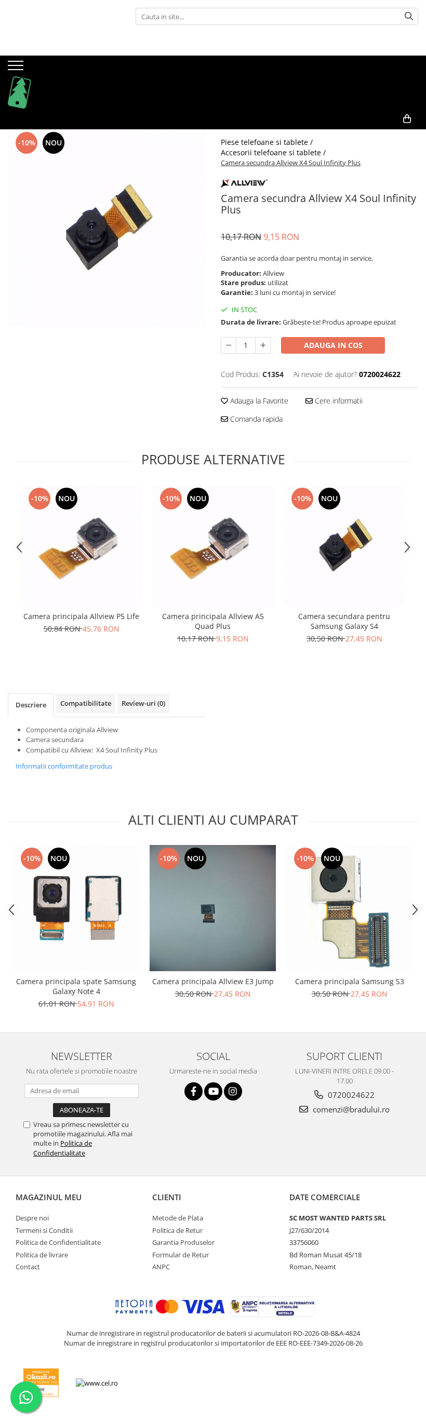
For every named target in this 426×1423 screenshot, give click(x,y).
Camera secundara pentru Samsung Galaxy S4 (344, 621)
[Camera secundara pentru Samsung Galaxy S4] (344, 545)
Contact (28, 1266)
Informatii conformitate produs (64, 766)
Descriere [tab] (31, 704)
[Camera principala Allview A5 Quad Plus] (212, 545)
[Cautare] (409, 16)
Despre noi (32, 1218)
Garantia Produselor (183, 1242)
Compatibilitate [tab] (85, 703)
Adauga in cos (333, 345)
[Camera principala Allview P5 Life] (81, 545)
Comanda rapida (255, 419)
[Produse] (17, 68)
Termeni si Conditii (44, 1230)
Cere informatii (338, 401)
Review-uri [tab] (143, 703)
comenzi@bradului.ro (350, 1109)
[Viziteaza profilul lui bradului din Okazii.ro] (41, 1382)
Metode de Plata (177, 1218)
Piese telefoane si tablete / (268, 142)
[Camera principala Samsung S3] (349, 908)
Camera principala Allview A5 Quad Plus (213, 621)
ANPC (161, 1266)
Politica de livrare (42, 1254)
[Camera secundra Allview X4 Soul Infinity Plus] (106, 228)
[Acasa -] (60, 82)
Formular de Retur (180, 1254)
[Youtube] (213, 1091)
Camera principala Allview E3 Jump (213, 981)
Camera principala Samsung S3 (349, 981)
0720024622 (350, 1095)
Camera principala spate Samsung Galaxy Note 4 (76, 986)
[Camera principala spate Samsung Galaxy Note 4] (76, 908)
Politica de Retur (177, 1230)
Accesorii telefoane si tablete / (274, 152)
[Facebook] (193, 1091)
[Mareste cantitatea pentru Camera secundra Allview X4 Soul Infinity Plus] (263, 345)
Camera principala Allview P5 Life (81, 616)
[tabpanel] (106, 228)
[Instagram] (233, 1091)
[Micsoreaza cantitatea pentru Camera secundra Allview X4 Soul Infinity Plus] (228, 345)
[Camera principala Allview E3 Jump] (213, 908)
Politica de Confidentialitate (62, 1147)
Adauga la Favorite (258, 401)
